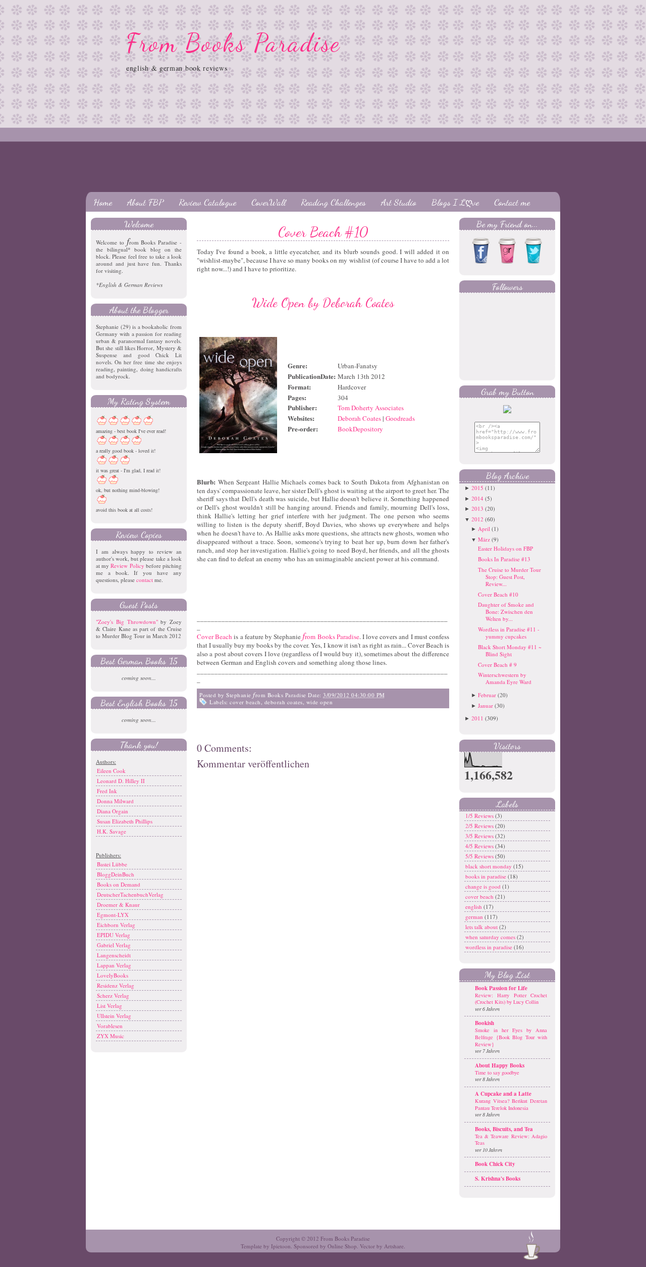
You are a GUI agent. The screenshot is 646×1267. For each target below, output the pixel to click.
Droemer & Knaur (118, 904)
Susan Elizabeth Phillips (124, 821)
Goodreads (400, 418)
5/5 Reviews (480, 856)
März (484, 539)
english (474, 906)
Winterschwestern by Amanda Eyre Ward (504, 678)
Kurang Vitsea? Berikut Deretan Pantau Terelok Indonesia (511, 1104)
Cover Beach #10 (323, 231)
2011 (477, 718)
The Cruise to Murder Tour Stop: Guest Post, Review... (509, 577)
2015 (477, 488)
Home (102, 202)
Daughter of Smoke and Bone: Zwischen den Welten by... (506, 611)
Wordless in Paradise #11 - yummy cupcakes (509, 632)
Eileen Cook (111, 770)
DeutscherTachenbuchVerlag (130, 894)
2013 (477, 508)
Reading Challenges (333, 202)
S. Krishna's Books (497, 1179)
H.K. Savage (111, 831)
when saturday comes (491, 937)
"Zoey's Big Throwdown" (127, 621)
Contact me (512, 202)
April (484, 528)
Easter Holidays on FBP (505, 548)
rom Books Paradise (330, 636)
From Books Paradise (233, 43)
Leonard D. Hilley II (121, 781)
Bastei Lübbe (112, 864)
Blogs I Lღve (455, 202)
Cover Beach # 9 (497, 664)
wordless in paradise (489, 947)
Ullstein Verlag (114, 1015)
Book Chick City (495, 1164)
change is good (483, 886)
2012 (477, 519)
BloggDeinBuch (115, 874)
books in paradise (486, 876)
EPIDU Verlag (113, 935)
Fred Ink (107, 791)
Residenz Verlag (115, 985)
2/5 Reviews (480, 826)
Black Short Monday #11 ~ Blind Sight (510, 650)
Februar (487, 695)
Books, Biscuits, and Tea (504, 1129)
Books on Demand (118, 884)
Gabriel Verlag (114, 945)
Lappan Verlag (114, 965)
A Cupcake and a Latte (503, 1094)
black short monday (489, 866)
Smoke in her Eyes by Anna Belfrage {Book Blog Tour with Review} (511, 1037)
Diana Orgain (112, 811)
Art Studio (398, 202)
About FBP (145, 202)
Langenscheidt (114, 955)
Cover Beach (214, 636)
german (474, 916)
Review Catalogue (207, 202)
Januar (485, 705)
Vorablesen (110, 1026)
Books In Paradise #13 (504, 559)
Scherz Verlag (113, 995)
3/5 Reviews (480, 836)
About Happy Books (499, 1065)
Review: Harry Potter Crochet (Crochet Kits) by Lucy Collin (511, 999)
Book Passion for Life (501, 988)
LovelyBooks (112, 975)
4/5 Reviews (480, 846)
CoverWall (268, 202)
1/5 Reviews (480, 815)
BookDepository (360, 428)
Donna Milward (115, 801)
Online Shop (342, 1246)
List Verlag (109, 1005)
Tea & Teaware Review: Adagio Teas (511, 1140)
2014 (477, 498)
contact (144, 579)
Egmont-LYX (113, 914)
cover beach (245, 702)
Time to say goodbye (497, 1072)
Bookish (484, 1023)
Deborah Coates (359, 418)
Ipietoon (281, 1246)
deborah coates (283, 702)
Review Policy (127, 565)
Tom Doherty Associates (371, 407)
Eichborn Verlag (116, 925)
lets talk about (482, 927)
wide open (319, 702)
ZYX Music (110, 1036)
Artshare (394, 1246)
